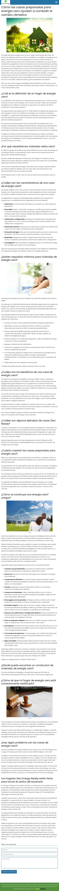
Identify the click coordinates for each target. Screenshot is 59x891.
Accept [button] (37, 889)
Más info (43, 889)
